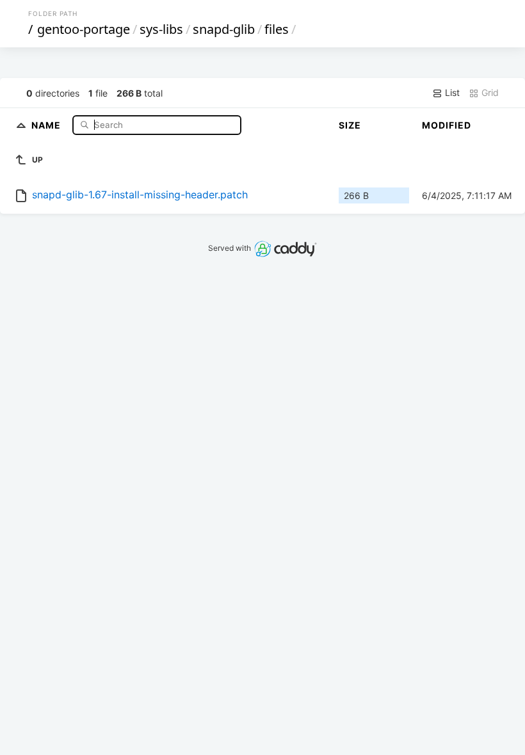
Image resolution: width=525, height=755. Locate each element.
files (276, 29)
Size (350, 125)
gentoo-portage (83, 29)
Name (47, 124)
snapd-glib (224, 29)
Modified (446, 125)
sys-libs (161, 29)
